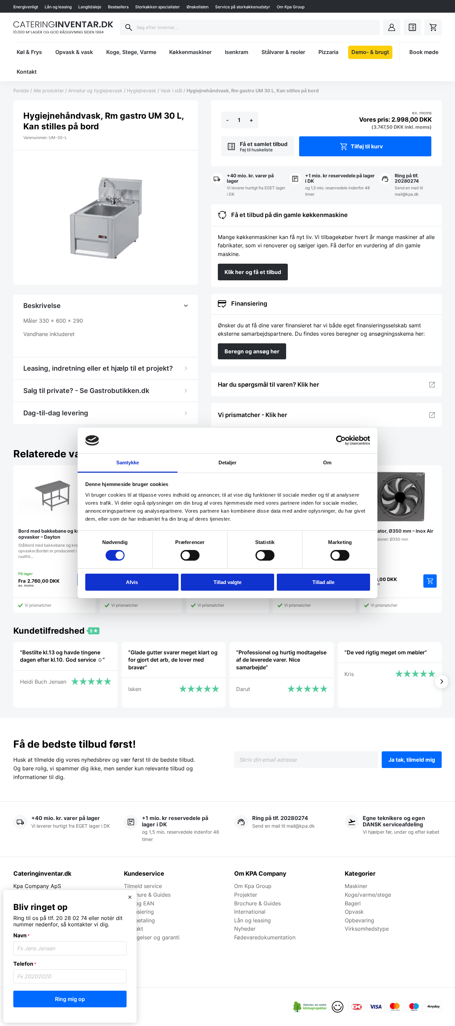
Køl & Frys (29, 52)
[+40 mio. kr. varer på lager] (248, 185)
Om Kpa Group (290, 6)
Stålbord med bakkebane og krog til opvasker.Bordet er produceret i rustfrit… (54, 543)
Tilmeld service (143, 886)
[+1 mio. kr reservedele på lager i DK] (332, 185)
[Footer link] (310, 1007)
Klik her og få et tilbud (253, 272)
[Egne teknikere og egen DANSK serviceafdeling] (393, 829)
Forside (21, 90)
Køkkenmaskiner (190, 52)
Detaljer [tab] (228, 462)
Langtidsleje (89, 6)
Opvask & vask (74, 52)
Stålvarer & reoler (283, 52)
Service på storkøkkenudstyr (242, 6)
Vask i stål (171, 90)
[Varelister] (412, 27)
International (249, 911)
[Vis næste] (441, 681)
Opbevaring (359, 920)
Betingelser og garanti (152, 937)
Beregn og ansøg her (252, 351)
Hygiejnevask (141, 90)
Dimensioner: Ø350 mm (398, 535)
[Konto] (391, 27)
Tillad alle (323, 582)
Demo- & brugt (370, 52)
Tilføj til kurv (367, 146)
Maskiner (356, 886)
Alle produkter (48, 90)
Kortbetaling (139, 920)
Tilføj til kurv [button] (430, 581)
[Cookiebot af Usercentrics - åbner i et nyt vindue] (341, 440)
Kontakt (27, 71)
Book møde (423, 52)
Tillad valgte (227, 582)
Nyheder (244, 928)
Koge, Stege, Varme (131, 52)
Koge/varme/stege (368, 894)
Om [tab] (327, 462)
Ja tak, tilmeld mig (411, 759)
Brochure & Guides (147, 894)
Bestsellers (118, 6)
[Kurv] (433, 27)
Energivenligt (25, 6)
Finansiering (139, 911)
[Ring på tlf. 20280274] (410, 185)
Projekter (245, 894)
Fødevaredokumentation (264, 937)
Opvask (354, 911)
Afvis (132, 582)
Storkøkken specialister (157, 6)
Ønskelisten (198, 6)
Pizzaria (328, 52)
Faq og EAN (139, 903)
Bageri (353, 903)
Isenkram (236, 52)
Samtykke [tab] (127, 462)
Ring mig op (70, 999)
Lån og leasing (58, 6)
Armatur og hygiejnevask (95, 90)
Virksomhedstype (367, 928)
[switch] (190, 555)
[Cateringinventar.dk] (63, 27)
